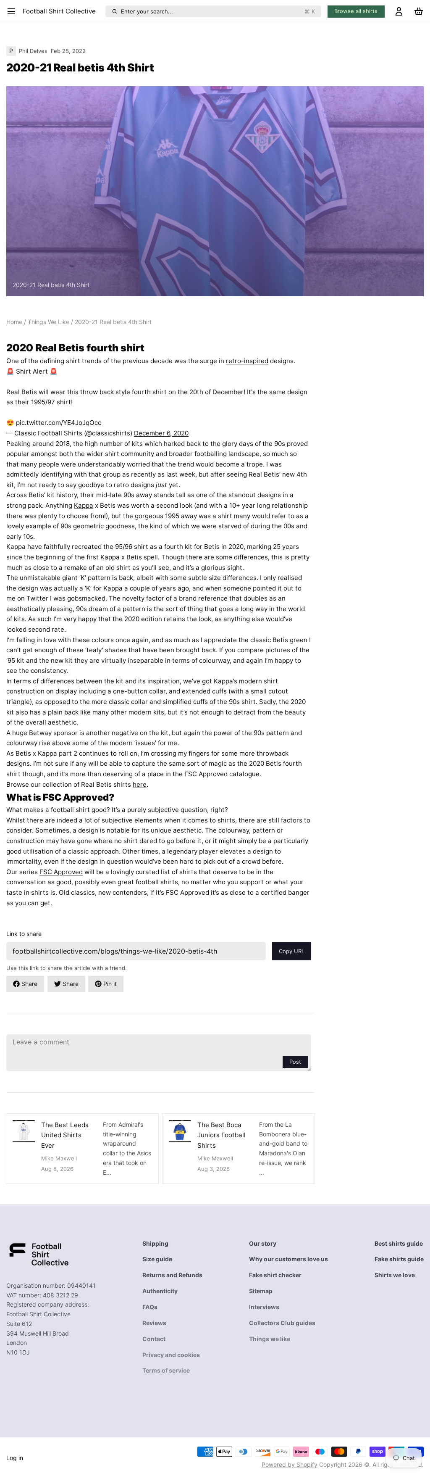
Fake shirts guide (399, 1259)
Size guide (157, 1259)
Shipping (155, 1243)
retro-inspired (247, 361)
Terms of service (166, 1370)
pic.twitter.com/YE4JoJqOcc (58, 423)
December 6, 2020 (161, 433)
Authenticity (160, 1290)
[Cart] (419, 11)
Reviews (154, 1322)
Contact (153, 1338)
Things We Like (48, 321)
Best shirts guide (399, 1243)
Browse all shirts (356, 11)
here (140, 784)
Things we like (269, 1338)
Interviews (264, 1306)
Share (29, 983)
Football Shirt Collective (59, 11)
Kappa (83, 505)
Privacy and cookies (171, 1354)
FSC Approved (61, 872)
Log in (14, 1457)
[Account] (399, 11)
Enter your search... (218, 11)
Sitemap (261, 1290)
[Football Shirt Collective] (38, 1253)
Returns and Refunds (172, 1274)
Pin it (110, 983)
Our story (262, 1243)
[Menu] (13, 11)
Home (15, 321)
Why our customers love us (288, 1259)
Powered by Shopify (289, 1464)
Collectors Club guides (282, 1322)
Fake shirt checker (275, 1274)
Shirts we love (395, 1274)
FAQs (149, 1306)
